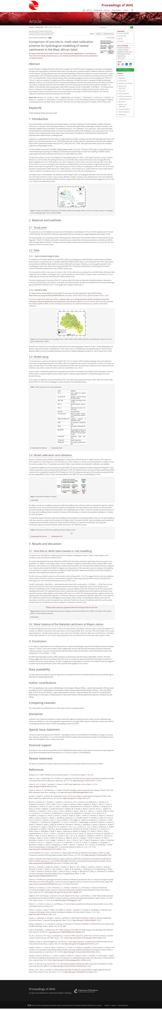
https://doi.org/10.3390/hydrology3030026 (74, 792)
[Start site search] (131, 27)
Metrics (99, 34)
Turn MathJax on (126, 70)
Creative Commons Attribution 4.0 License (88, 1005)
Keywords (122, 78)
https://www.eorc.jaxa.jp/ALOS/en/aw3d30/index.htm (46, 295)
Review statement (124, 112)
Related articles (108, 34)
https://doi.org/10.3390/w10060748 (41, 876)
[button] (101, 27)
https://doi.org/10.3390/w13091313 (41, 786)
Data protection (123, 1005)
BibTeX (120, 39)
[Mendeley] (118, 64)
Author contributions (125, 96)
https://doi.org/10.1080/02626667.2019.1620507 (45, 849)
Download (35, 500)
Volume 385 (39, 27)
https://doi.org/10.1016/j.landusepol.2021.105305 (69, 960)
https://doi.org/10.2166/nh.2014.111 (85, 781)
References (122, 114)
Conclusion (122, 91)
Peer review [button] (116, 10)
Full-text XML (122, 36)
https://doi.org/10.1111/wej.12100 (74, 798)
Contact (106, 1005)
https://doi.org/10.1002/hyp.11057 (40, 914)
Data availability (124, 93)
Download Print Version (39, 448)
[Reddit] (122, 64)
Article (92, 34)
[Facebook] (126, 64)
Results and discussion (122, 87)
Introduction (122, 81)
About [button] (126, 10)
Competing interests (125, 99)
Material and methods (126, 83)
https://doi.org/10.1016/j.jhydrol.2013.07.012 (79, 944)
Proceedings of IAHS (117, 5)
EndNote (121, 41)
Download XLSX (57, 448)
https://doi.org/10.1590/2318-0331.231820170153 (70, 966)
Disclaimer (122, 102)
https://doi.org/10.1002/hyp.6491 (66, 900)
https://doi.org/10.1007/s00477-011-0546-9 (78, 972)
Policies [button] (107, 10)
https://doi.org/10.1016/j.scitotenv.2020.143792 (79, 952)
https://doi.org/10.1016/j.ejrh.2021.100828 (64, 892)
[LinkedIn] (130, 64)
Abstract (121, 75)
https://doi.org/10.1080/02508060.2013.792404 (65, 932)
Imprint (113, 1005)
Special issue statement (123, 105)
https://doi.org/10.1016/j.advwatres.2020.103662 (85, 938)
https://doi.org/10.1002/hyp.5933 (96, 855)
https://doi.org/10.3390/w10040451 (84, 920)
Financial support (124, 109)
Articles (89, 10)
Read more (121, 58)
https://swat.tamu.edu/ (65, 149)
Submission (98, 10)
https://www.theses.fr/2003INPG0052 (41, 863)
